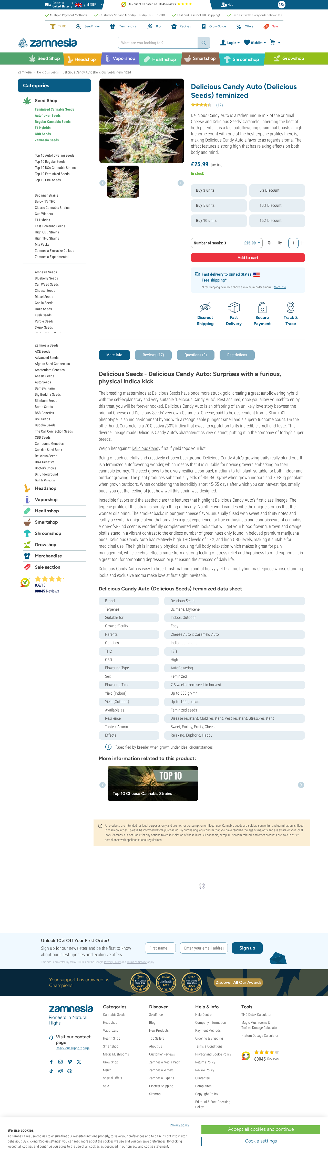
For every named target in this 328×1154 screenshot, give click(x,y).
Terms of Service (137, 962)
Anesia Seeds (44, 376)
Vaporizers (110, 1030)
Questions (195, 354)
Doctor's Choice (45, 468)
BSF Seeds (42, 419)
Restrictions (237, 354)
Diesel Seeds (44, 297)
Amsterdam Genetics (50, 370)
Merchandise (48, 556)
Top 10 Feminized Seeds (52, 174)
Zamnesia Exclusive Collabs (54, 251)
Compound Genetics (49, 443)
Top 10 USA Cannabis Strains (55, 168)
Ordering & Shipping (209, 1038)
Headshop (45, 488)
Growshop (45, 544)
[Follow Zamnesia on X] (78, 1061)
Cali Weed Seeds (47, 284)
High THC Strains (47, 238)
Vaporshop (46, 499)
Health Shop (111, 1038)
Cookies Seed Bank (48, 450)
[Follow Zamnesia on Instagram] (60, 1061)
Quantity (275, 242)
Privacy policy (179, 1125)
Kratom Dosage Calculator (259, 1035)
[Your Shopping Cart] (276, 42)
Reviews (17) (153, 354)
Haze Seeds (43, 309)
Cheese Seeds (45, 290)
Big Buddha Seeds (48, 394)
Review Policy (204, 1070)
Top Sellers (156, 1038)
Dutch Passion (45, 480)
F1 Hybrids (42, 128)
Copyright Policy (206, 1094)
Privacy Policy (112, 962)
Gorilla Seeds (44, 303)
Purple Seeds (44, 321)
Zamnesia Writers (161, 1070)
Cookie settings (261, 1141)
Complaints (203, 1086)
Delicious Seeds (166, 393)
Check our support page (72, 1048)
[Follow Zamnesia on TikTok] (51, 1071)
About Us (155, 1046)
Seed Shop (46, 100)
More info (280, 287)
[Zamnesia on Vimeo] (69, 1061)
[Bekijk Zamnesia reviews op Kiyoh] (25, 582)
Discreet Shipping (161, 1086)
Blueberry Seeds (46, 278)
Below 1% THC (45, 201)
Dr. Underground (46, 474)
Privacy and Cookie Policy (213, 1054)
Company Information (210, 1022)
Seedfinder (156, 1014)
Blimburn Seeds (46, 400)
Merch (107, 1070)
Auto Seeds (43, 382)
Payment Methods (208, 1030)
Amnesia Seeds (46, 272)
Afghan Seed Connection (52, 364)
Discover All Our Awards (238, 982)
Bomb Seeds (44, 407)
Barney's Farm (45, 388)
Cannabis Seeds (114, 1014)
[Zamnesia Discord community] (69, 1071)
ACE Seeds (42, 351)
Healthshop (47, 511)
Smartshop (46, 522)
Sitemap (155, 1094)
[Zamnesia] (64, 43)
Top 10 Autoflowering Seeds (54, 155)
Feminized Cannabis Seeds (54, 109)
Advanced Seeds (46, 357)
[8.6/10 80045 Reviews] (52, 579)
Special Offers (112, 1078)
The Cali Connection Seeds (54, 431)
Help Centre (203, 1014)
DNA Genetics (44, 462)
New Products (159, 1030)
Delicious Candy (146, 448)
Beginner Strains (46, 195)
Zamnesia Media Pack (164, 1062)
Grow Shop (110, 1062)
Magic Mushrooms (116, 1054)
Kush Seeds (43, 315)
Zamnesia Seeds (47, 140)
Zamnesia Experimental (51, 257)
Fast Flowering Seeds (50, 226)
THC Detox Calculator (256, 1014)
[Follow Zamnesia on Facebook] (51, 1061)
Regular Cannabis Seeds (52, 122)
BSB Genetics (44, 413)
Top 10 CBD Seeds (48, 180)
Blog (152, 1022)
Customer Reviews (162, 1054)
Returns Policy (205, 1062)
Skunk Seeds (44, 327)
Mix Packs (42, 244)
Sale (106, 1086)
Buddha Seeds (45, 425)
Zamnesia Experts (161, 1078)
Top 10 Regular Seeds (50, 161)
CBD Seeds (43, 134)
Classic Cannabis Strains (52, 208)
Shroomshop (48, 533)
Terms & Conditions (208, 1046)
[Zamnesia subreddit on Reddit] (60, 1071)
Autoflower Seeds (47, 115)
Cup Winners (44, 214)
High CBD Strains (47, 232)
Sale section (47, 567)
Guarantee (202, 1078)
